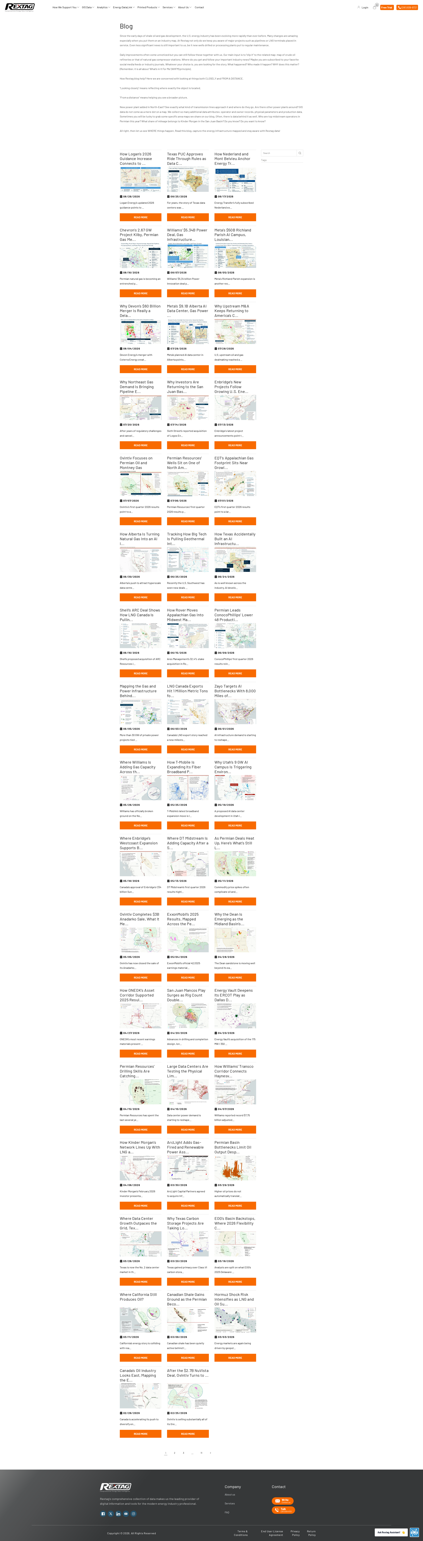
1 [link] (165, 1452)
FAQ (227, 1512)
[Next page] (210, 1453)
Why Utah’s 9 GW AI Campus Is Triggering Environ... (233, 767)
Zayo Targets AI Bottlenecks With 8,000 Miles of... (235, 691)
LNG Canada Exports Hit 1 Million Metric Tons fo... (187, 691)
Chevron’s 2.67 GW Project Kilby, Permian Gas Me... (139, 235)
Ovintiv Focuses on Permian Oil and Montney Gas (136, 463)
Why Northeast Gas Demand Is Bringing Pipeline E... (137, 387)
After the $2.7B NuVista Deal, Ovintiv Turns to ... (188, 1373)
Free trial (386, 7)
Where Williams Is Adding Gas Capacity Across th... (137, 767)
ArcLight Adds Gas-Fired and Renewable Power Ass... (185, 1147)
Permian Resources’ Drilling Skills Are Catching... (137, 1071)
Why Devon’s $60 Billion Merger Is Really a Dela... (140, 311)
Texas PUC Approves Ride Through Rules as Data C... (186, 159)
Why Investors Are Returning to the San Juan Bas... (185, 387)
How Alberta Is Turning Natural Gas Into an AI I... (139, 539)
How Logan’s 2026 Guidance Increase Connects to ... (136, 159)
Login (365, 7)
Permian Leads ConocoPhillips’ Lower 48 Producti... (233, 615)
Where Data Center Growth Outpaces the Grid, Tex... (138, 1223)
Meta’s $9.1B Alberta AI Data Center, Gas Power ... (187, 311)
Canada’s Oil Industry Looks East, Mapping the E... (138, 1375)
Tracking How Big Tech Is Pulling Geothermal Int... (187, 539)
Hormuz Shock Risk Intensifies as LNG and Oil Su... (234, 1299)
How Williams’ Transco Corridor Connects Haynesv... (233, 1071)
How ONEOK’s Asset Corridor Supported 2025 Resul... (137, 995)
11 (201, 1452)
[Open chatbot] (414, 1532)
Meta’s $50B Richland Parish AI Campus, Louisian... (232, 235)
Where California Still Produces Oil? (138, 1296)
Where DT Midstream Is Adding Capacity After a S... (187, 843)
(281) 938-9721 (409, 7)
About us (230, 1494)
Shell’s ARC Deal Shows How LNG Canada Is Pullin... (140, 615)
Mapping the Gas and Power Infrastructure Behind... (138, 691)
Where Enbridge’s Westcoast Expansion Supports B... (139, 843)
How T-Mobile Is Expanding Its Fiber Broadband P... (184, 767)
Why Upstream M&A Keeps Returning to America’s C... (231, 311)
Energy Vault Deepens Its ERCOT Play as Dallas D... (233, 995)
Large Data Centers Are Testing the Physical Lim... (187, 1071)
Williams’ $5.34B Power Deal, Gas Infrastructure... (187, 235)
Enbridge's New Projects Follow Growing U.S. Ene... (231, 387)
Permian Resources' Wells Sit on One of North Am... (184, 463)
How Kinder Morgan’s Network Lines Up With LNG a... (140, 1147)
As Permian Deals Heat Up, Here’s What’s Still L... (234, 843)
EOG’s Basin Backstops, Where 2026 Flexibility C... (234, 1223)
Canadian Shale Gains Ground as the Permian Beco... (187, 1299)
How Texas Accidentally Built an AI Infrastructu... (234, 539)
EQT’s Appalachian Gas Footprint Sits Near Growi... (234, 463)
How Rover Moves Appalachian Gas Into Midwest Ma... (185, 615)
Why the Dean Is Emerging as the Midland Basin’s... (229, 919)
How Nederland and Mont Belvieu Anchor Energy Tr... (232, 159)
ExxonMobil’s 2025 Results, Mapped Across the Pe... (183, 919)
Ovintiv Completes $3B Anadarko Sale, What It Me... (139, 919)
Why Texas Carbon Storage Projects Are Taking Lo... (185, 1223)
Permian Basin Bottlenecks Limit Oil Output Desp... (232, 1147)
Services (230, 1503)
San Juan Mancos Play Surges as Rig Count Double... (186, 995)
